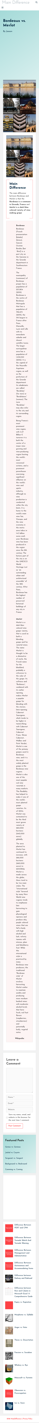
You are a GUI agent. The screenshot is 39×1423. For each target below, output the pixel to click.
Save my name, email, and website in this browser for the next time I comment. (19, 1117)
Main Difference (16, 3)
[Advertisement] (19, 54)
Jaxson (9, 31)
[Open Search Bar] (36, 2)
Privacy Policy (27, 1419)
